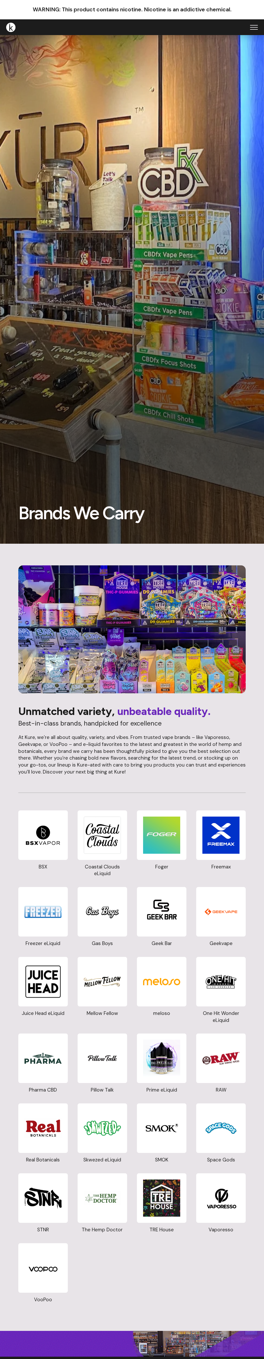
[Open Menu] (254, 27)
